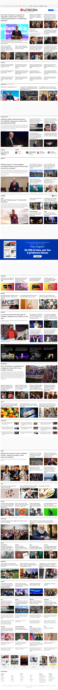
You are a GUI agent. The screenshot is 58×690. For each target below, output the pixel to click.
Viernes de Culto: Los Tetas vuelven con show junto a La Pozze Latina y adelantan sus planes (36, 350)
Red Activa (46, 544)
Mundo (24, 6)
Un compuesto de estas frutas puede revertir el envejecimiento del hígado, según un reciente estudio (9, 405)
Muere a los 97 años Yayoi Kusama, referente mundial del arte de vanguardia (21, 505)
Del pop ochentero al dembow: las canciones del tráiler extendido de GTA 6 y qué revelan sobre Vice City (36, 616)
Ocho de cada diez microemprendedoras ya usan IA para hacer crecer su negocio (21, 548)
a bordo (45, 211)
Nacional (8, 6)
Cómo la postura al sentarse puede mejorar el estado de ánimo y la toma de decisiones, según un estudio (47, 405)
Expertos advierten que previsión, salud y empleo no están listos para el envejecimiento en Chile (28, 565)
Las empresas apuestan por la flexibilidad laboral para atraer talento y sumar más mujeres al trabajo (50, 548)
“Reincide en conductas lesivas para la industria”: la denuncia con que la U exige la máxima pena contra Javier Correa (36, 48)
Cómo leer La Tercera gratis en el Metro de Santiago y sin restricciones (47, 296)
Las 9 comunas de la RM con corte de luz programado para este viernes (28, 296)
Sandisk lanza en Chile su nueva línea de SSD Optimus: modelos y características (7, 643)
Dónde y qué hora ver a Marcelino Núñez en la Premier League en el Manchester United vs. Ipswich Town (50, 621)
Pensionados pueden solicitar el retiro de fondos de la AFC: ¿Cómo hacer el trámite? (9, 297)
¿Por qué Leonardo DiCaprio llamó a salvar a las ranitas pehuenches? (35, 214)
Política (4, 6)
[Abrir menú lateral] (1, 10)
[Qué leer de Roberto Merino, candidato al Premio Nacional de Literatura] (29, 493)
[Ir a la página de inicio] (29, 10)
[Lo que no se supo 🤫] (36, 40)
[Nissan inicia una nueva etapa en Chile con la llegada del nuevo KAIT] (21, 592)
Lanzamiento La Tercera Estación (49, 584)
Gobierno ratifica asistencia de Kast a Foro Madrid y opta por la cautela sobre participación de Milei (14, 121)
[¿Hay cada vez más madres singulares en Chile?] (50, 356)
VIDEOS (2, 345)
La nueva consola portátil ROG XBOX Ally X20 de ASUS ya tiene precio (35, 279)
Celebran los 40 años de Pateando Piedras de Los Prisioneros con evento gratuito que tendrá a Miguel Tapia (49, 388)
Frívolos (19, 151)
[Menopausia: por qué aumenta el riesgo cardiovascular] (10, 493)
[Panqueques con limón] (48, 493)
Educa (31, 544)
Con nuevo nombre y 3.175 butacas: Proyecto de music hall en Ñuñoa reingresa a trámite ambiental (49, 166)
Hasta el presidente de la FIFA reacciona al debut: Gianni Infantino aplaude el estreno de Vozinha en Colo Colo (46, 423)
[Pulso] (15, 665)
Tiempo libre (3, 518)
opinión (2, 198)
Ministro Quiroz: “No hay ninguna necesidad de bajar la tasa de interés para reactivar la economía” (14, 166)
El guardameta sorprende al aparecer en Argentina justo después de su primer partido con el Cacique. (14, 321)
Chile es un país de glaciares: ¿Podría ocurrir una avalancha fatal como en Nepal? (21, 47)
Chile (2, 599)
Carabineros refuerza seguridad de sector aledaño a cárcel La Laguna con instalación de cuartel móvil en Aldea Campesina (36, 78)
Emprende (17, 544)
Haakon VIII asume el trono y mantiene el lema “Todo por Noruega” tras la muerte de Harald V (7, 423)
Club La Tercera (35, 6)
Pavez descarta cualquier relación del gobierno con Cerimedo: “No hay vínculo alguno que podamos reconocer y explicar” (7, 49)
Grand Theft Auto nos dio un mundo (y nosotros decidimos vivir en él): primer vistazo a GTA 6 (7, 630)
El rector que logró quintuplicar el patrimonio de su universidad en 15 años (36, 547)
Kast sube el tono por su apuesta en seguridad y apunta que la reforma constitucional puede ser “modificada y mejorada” (14, 17)
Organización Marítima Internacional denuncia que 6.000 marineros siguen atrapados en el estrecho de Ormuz (7, 428)
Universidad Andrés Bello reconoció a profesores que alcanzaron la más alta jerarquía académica (7, 585)
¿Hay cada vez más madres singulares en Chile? (50, 349)
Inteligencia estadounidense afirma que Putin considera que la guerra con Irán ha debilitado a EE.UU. (50, 455)
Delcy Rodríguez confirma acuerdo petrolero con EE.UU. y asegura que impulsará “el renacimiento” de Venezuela (21, 66)
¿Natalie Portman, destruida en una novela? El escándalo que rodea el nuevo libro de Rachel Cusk (7, 505)
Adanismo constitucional (53, 152)
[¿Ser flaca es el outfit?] (50, 636)
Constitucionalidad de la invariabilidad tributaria (32, 152)
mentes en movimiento (34, 211)
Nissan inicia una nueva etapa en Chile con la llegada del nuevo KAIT (21, 585)
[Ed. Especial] (34, 665)
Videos (27, 6)
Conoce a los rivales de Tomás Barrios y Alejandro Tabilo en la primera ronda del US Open (50, 616)
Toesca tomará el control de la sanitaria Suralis (20, 621)
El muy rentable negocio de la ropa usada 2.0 (36, 199)
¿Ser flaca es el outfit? (48, 628)
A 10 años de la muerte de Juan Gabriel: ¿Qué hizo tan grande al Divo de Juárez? (21, 349)
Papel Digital (41, 6)
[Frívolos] (16, 152)
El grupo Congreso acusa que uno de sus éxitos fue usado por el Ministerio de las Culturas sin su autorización (7, 388)
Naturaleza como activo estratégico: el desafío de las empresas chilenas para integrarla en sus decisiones (7, 548)
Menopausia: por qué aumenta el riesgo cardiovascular (8, 487)
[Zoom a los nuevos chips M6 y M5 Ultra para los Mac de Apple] (7, 286)
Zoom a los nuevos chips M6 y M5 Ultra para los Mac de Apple (7, 279)
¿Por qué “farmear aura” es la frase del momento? (13, 201)
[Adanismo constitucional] (49, 152)
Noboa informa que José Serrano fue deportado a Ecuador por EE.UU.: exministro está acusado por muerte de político (50, 66)
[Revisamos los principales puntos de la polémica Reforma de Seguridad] (50, 220)
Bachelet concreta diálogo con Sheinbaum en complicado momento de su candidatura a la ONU (36, 16)
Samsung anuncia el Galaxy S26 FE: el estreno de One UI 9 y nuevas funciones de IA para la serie (7, 649)
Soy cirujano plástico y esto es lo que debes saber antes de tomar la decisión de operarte (29, 405)
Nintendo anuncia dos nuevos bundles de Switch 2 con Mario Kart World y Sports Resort (50, 280)
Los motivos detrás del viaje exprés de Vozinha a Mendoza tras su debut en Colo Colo (14, 316)
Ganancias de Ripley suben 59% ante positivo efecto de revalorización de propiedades (50, 78)
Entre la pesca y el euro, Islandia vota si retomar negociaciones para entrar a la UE (36, 469)
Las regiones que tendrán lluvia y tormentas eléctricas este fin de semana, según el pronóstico (50, 134)
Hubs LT (2, 543)
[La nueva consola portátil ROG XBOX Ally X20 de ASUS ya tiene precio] (36, 286)
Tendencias (32, 599)
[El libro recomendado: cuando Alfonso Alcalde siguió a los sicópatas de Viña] (36, 512)
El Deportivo (20, 6)
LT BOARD (3, 195)
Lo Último (30, 6)
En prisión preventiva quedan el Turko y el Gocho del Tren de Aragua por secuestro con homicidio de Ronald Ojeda (7, 78)
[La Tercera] (5, 665)
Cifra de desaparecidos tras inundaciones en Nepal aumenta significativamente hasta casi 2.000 (35, 72)
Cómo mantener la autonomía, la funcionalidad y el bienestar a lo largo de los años (9, 565)
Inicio (2, 6)
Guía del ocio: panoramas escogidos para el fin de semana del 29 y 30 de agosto (14, 521)
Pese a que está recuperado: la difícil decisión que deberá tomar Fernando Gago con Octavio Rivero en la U (50, 332)
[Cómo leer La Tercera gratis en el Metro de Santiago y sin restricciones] (48, 304)
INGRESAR (55, 10)
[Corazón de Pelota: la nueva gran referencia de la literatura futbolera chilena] (50, 512)
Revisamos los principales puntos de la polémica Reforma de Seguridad (50, 214)
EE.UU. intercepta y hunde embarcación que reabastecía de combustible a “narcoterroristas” (7, 72)
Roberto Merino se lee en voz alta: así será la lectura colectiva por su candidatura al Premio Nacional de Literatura (41, 522)
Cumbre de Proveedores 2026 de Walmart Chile (35, 584)
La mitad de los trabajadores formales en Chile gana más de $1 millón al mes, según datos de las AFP (29, 88)
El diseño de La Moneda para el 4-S (9, 87)
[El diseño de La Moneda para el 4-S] (10, 96)
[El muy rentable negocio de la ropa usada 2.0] (36, 206)
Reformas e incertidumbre (42, 152)
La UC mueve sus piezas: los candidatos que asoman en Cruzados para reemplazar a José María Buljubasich (35, 332)
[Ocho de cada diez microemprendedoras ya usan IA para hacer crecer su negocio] (21, 555)
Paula (45, 626)
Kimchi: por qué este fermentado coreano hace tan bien (49, 643)
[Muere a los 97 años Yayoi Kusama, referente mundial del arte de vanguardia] (21, 512)
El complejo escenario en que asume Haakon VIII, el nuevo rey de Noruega (48, 88)
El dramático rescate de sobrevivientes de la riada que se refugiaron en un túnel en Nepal (7, 350)
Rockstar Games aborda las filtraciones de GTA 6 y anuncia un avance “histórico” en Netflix (21, 280)
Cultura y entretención (19, 626)
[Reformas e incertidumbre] (38, 152)
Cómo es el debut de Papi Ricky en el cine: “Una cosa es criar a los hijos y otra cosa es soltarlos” (21, 387)
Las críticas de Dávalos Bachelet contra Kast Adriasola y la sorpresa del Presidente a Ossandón (36, 34)
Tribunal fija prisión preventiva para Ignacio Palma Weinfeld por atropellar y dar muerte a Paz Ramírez (50, 32)
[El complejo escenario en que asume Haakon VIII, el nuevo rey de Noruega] (48, 96)
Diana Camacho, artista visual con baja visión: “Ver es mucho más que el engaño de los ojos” (50, 649)
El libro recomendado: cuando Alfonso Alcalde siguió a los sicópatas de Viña (35, 505)
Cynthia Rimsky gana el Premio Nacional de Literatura (21, 629)
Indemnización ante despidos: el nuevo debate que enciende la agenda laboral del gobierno (50, 199)
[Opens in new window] (24, 665)
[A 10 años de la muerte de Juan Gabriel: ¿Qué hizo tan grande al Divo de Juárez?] (21, 356)
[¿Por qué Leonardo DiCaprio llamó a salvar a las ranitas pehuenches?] (36, 220)
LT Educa (45, 6)
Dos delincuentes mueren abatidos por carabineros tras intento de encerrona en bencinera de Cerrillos (7, 65)
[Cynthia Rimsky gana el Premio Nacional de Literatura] (21, 636)
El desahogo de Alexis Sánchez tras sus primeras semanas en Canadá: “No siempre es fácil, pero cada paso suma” (36, 316)
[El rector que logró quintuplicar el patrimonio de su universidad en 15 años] (36, 555)
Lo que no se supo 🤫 (34, 31)
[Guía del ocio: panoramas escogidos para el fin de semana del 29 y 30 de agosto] (14, 532)
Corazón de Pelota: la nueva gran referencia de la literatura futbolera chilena (50, 505)
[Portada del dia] (10, 257)
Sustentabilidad (4, 544)
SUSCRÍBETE (37, 256)
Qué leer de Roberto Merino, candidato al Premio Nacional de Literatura (29, 487)
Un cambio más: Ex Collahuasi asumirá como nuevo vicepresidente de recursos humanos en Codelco (50, 181)
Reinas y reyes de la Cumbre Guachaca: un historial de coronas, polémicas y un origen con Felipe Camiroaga (36, 387)
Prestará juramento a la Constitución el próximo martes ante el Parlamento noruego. (13, 460)
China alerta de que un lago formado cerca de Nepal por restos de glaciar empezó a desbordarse (26, 428)
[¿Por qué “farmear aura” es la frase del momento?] (14, 216)
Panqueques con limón (44, 486)
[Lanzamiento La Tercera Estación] (50, 592)
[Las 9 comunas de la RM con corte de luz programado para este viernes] (29, 304)
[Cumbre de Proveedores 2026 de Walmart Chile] (36, 592)
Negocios (11, 6)
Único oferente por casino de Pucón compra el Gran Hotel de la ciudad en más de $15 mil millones (21, 78)
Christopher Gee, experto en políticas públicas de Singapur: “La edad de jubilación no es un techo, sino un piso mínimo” (48, 565)
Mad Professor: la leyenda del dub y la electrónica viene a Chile (21, 648)
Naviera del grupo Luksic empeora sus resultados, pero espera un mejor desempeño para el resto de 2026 (36, 181)
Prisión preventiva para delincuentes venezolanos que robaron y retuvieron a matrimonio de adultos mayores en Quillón (36, 66)
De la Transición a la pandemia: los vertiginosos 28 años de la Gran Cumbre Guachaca (12, 368)
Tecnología (15, 6)
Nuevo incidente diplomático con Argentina (5, 153)
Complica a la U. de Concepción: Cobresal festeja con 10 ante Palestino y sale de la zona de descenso (50, 603)
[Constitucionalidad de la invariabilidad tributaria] (27, 152)
